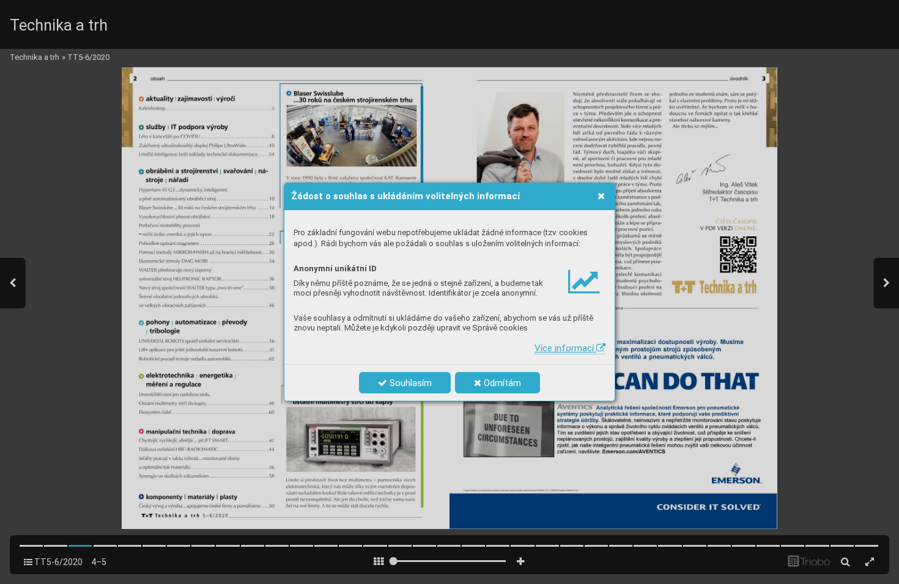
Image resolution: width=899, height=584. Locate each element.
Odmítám (501, 383)
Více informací (565, 348)
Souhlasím (409, 383)
